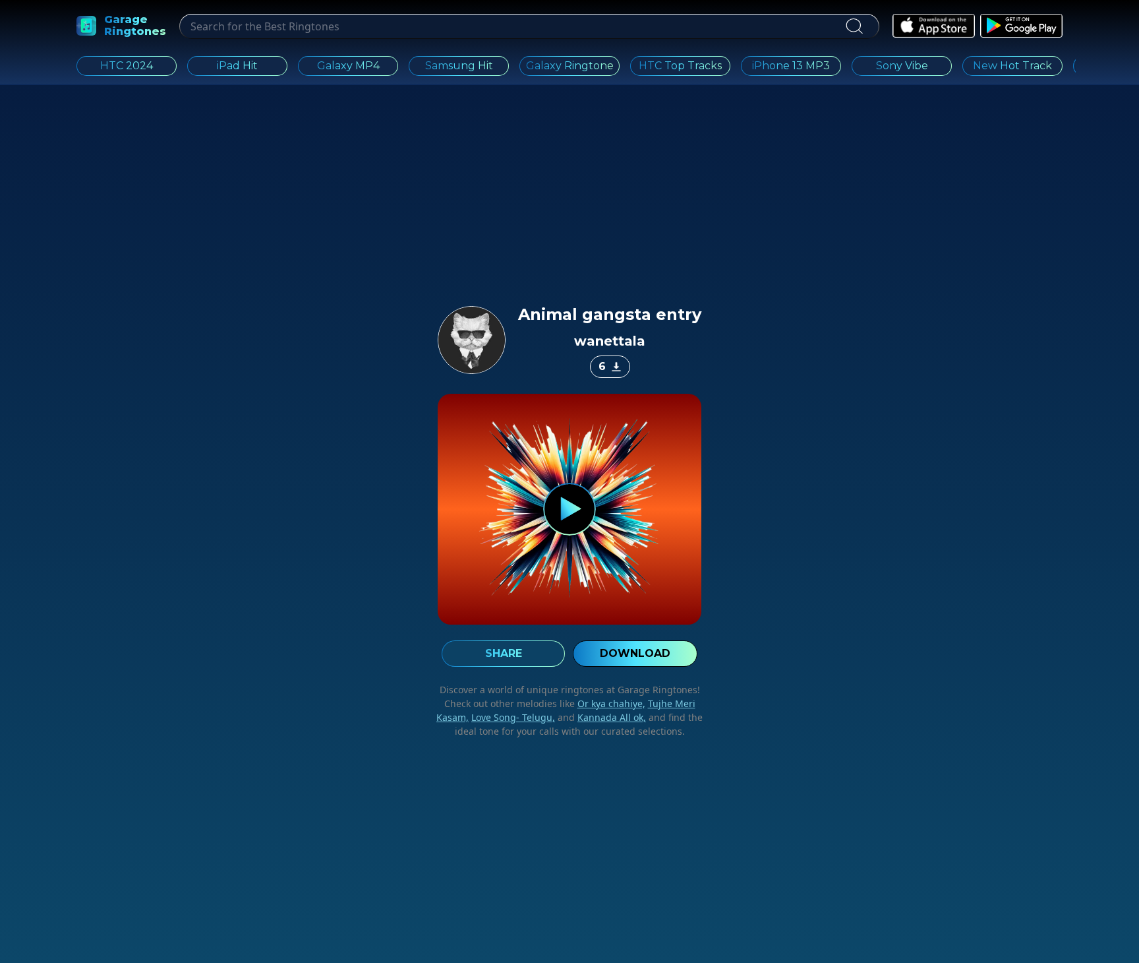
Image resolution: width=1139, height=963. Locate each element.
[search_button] (854, 26)
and (600, 717)
